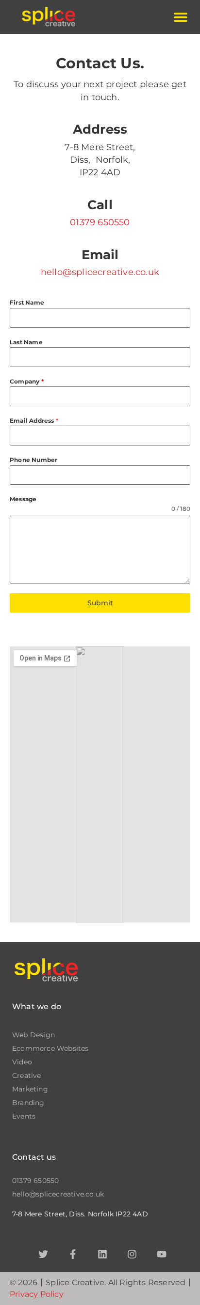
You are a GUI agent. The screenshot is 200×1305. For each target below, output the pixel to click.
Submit (100, 603)
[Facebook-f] (72, 1254)
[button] (180, 17)
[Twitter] (43, 1254)
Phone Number (33, 459)
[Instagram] (132, 1254)
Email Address (34, 420)
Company (27, 381)
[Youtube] (161, 1254)
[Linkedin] (102, 1254)
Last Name (26, 342)
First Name (27, 302)
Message (23, 499)
